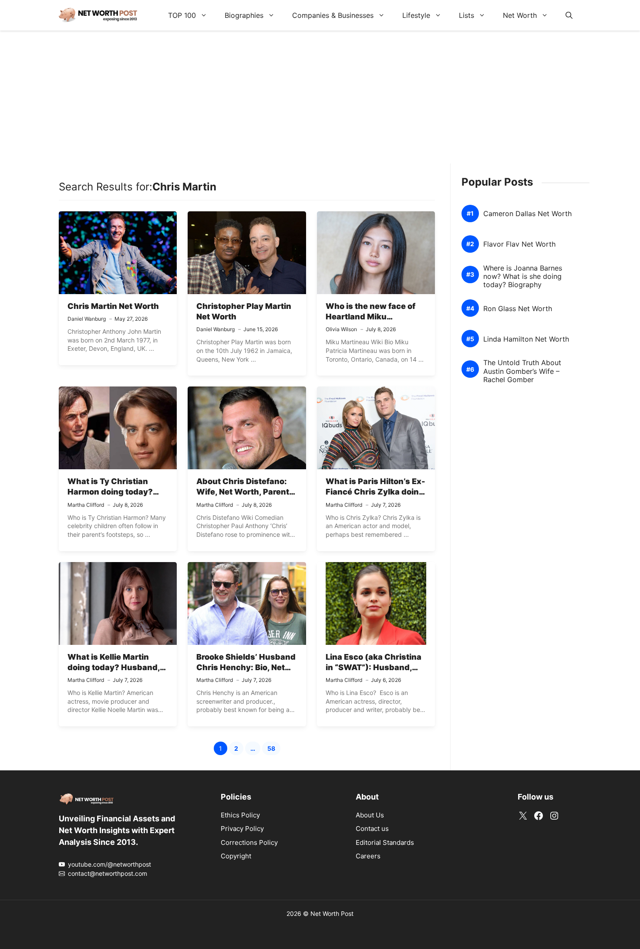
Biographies (244, 15)
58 (273, 750)
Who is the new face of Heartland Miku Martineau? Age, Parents (375, 317)
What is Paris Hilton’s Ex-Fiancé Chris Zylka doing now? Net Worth (375, 492)
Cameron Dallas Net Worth (527, 214)
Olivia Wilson (341, 329)
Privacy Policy (242, 828)
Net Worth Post (332, 913)
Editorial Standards (385, 842)
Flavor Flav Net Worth (519, 244)
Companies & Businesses (333, 15)
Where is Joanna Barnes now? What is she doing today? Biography (522, 276)
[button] (569, 15)
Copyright (236, 856)
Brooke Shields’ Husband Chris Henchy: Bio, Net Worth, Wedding (246, 667)
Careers (368, 856)
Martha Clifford (85, 505)
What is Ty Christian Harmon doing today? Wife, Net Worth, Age (110, 492)
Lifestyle (416, 15)
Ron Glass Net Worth (517, 309)
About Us (370, 815)
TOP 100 (182, 15)
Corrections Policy (249, 842)
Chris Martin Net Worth (113, 306)
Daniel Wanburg (86, 318)
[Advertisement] (320, 102)
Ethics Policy (240, 815)
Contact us (372, 828)
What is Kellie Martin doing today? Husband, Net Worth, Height (113, 667)
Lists (466, 15)
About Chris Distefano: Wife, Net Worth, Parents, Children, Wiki (246, 492)
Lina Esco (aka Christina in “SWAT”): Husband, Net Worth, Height (373, 667)
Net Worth (520, 15)
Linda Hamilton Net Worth (526, 339)
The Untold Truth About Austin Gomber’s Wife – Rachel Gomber (522, 371)
